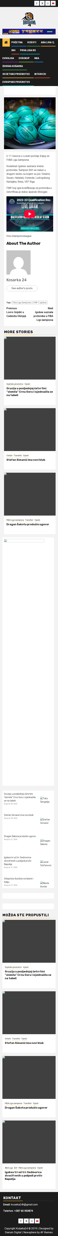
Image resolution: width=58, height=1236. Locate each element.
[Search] (53, 42)
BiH (13, 50)
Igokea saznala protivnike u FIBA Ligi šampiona (43, 314)
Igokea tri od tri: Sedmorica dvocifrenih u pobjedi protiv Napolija (17, 861)
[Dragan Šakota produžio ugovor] (30, 494)
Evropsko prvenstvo (16, 82)
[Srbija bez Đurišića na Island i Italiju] (46, 887)
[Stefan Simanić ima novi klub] (30, 429)
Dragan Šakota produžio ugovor (27, 524)
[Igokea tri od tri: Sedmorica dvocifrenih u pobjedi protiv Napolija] (46, 866)
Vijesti (31, 42)
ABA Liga (46, 42)
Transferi (18, 455)
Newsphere (29, 1232)
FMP (36, 302)
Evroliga (8, 58)
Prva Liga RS (28, 50)
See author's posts (22, 288)
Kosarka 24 (16, 280)
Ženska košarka (12, 66)
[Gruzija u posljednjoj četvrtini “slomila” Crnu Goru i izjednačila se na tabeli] (30, 358)
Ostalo (9, 455)
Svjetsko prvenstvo (16, 74)
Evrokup (24, 58)
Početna (17, 42)
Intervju (40, 74)
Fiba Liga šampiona (22, 302)
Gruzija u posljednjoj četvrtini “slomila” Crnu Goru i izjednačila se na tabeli (29, 392)
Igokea (43, 302)
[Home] (6, 42)
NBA (36, 58)
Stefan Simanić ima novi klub (25, 459)
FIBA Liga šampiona (15, 520)
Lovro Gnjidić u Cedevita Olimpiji (16, 312)
